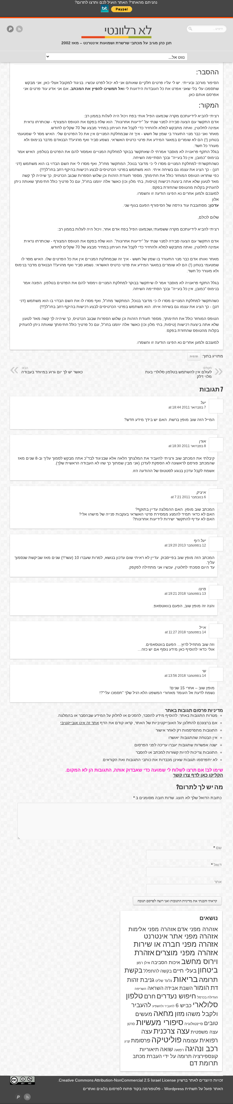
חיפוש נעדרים (176, 996)
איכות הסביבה (165, 962)
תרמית (194, 356)
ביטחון (208, 970)
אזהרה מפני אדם (197, 929)
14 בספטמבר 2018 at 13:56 (185, 676)
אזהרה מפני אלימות (152, 929)
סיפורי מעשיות (159, 1022)
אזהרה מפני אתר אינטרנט (181, 936)
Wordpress (174, 1088)
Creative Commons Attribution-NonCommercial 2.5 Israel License (117, 1080)
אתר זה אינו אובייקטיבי (79, 722)
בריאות (185, 979)
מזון (180, 1013)
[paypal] (10, 29)
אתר (218, 881)
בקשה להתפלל (157, 971)
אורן (202, 441)
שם (219, 847)
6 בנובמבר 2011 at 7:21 (188, 497)
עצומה (190, 1040)
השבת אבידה (179, 988)
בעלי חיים (185, 970)
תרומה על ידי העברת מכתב (162, 1056)
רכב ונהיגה (201, 1048)
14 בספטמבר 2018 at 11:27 (185, 632)
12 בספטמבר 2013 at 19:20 (185, 545)
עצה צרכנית (171, 1031)
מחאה (163, 1013)
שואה (166, 1049)
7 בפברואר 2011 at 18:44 (187, 407)
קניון (127, 1041)
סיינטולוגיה (193, 1023)
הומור (201, 987)
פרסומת (140, 1040)
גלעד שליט (163, 981)
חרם (149, 996)
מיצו (202, 588)
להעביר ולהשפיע (163, 1006)
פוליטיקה (166, 1039)
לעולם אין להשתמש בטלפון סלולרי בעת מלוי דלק (178, 372)
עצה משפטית (204, 1032)
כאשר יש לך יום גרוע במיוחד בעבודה (52, 370)
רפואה (179, 1050)
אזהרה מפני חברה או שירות (176, 944)
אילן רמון (143, 963)
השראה (155, 988)
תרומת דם (204, 1063)
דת (214, 987)
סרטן (131, 1024)
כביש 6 (184, 1005)
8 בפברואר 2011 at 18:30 (187, 446)
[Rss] (19, 29)
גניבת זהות (140, 980)
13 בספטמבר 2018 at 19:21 (185, 594)
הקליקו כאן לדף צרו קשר (198, 775)
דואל (218, 864)
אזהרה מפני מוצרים (186, 952)
